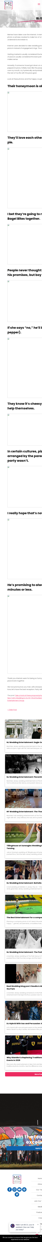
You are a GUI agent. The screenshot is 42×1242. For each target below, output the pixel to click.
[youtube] (19, 1189)
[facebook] (9, 1189)
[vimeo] (17, 1194)
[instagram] (14, 1189)
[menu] (39, 4)
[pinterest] (24, 1189)
